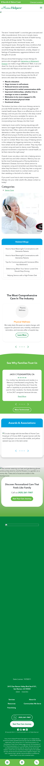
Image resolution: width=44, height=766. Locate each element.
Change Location (36, 2)
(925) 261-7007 (25, 492)
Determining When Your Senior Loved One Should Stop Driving (22, 269)
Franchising (11, 707)
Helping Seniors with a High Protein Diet (22, 275)
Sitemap (18, 691)
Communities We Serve (32, 703)
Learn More (22, 335)
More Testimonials (22, 409)
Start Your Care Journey (22, 498)
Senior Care (9, 190)
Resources (11, 703)
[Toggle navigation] (41, 7)
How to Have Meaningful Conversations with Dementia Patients (22, 250)
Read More (22, 396)
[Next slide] (27, 346)
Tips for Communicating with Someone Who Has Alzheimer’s (22, 263)
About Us (32, 699)
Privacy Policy (25, 691)
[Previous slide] (16, 346)
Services (12, 699)
